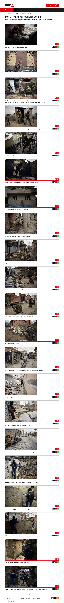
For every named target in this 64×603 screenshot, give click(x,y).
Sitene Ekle (39, 598)
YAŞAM (17, 13)
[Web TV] (55, 0)
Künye (26, 598)
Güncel (17, 4)
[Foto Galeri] (58, 0)
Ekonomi (25, 4)
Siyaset (34, 4)
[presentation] (9, 10)
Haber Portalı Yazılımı (10, 601)
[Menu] (47, 5)
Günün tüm (55, 9)
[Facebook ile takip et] (52, 598)
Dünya (29, 4)
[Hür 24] (9, 4)
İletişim (29, 598)
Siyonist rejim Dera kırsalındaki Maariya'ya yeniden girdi (27, 9)
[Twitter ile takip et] (55, 598)
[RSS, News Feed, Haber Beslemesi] (57, 598)
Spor (21, 4)
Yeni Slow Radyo (32, 594)
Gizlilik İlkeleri (34, 598)
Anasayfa (8, 13)
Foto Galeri (13, 13)
